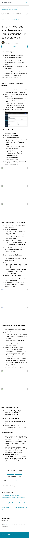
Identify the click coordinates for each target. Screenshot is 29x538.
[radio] (10, 473)
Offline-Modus (5, 512)
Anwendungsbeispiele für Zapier (9, 9)
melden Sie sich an (8, 524)
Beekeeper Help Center (7, 7)
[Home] (6, 3)
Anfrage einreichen (20, 481)
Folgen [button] (14, 46)
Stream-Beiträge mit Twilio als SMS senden (13, 500)
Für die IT (17, 7)
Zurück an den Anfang (7, 485)
